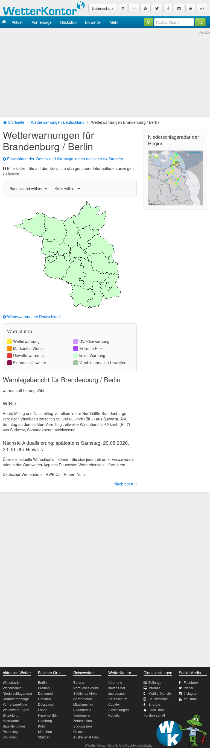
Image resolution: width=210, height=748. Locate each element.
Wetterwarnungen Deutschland (57, 122)
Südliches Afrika (85, 693)
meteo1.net (116, 687)
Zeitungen (156, 682)
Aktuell (17, 22)
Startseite (15, 122)
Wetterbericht (12, 687)
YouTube (190, 698)
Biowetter (93, 22)
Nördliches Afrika (86, 687)
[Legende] (122, 8)
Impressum (116, 693)
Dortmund (45, 693)
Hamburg (45, 720)
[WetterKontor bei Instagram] (179, 8)
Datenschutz (102, 8)
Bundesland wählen (27, 188)
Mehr (114, 22)
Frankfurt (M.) (48, 715)
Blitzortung (11, 715)
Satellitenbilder (14, 726)
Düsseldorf (46, 704)
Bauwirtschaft (158, 698)
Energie (154, 704)
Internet (154, 687)
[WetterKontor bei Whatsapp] (202, 8)
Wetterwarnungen (16, 709)
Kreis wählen (66, 188)
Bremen (44, 687)
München (45, 731)
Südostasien (82, 726)
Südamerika (82, 709)
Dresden (44, 698)
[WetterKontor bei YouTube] (190, 8)
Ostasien (79, 731)
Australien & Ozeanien (90, 737)
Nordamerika (83, 698)
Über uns (115, 682)
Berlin (42, 682)
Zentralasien (82, 720)
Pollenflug (10, 731)
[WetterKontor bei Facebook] (168, 8)
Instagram (191, 693)
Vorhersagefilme (15, 704)
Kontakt (113, 715)
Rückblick (68, 22)
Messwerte (11, 720)
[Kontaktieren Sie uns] (134, 8)
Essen (42, 709)
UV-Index (10, 737)
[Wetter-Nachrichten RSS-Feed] (146, 8)
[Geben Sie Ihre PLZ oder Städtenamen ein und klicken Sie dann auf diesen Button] (200, 22)
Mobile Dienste (159, 693)
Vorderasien (82, 715)
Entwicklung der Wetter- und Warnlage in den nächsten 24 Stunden (64, 158)
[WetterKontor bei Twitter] (157, 8)
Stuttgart (44, 737)
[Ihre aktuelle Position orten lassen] (148, 22)
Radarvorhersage (16, 698)
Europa (78, 682)
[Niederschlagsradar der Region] (175, 177)
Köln (41, 726)
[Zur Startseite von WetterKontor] (4, 22)
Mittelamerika (83, 704)
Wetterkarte (11, 682)
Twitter (188, 687)
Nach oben (124, 484)
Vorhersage (42, 22)
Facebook (191, 682)
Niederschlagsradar (17, 693)
